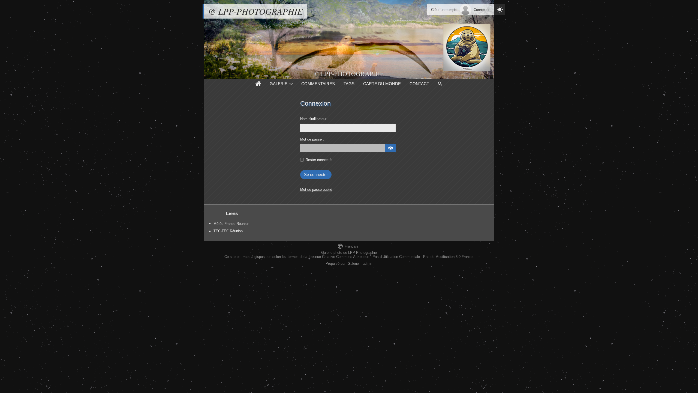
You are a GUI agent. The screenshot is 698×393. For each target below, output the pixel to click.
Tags (349, 83)
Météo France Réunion (231, 224)
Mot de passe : (312, 139)
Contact (419, 83)
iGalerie (353, 263)
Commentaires (318, 83)
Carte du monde (382, 83)
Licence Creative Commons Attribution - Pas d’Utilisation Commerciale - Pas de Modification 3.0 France (391, 257)
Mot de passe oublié (316, 189)
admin (367, 263)
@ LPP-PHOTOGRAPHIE (255, 11)
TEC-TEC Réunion (228, 231)
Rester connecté (319, 160)
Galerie (278, 83)
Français (347, 246)
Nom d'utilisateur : (314, 119)
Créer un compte (444, 10)
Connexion (482, 10)
